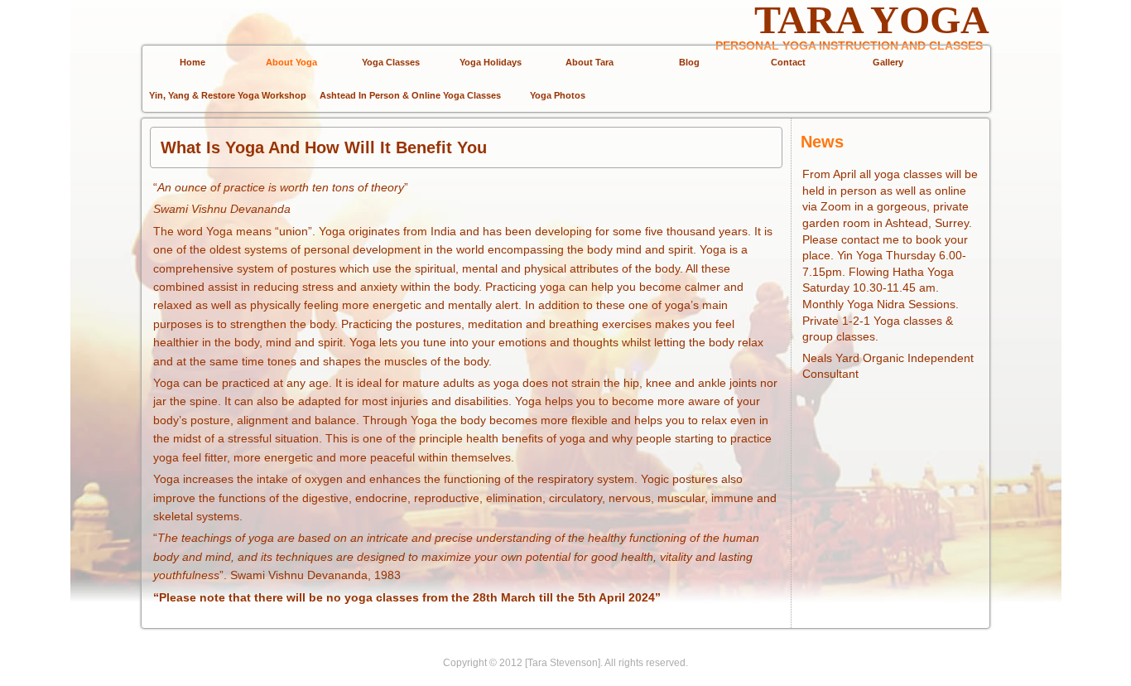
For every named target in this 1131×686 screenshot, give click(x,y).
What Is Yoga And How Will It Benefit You (324, 147)
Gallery (888, 62)
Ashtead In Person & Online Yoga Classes (410, 95)
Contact (788, 62)
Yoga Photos (557, 95)
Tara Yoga (871, 20)
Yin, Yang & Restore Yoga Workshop (227, 95)
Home (192, 62)
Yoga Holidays (491, 62)
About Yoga (291, 62)
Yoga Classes (391, 62)
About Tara (590, 62)
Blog (689, 62)
